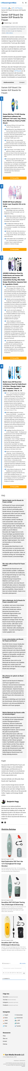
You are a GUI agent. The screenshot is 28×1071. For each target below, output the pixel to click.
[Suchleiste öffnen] (22, 3)
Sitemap (5, 1044)
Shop (4, 1035)
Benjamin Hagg (13, 802)
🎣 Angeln (5, 1015)
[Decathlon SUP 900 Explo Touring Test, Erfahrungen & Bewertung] (14, 897)
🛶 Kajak (5, 1023)
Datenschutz (22, 1060)
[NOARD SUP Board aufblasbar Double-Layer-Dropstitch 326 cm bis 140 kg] (15, 193)
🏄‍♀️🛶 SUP (11, 8)
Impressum (16, 1060)
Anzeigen (22, 82)
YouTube (5, 999)
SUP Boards (18, 8)
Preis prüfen (15, 178)
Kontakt (5, 1041)
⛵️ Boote (5, 1017)
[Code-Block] (15, 973)
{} (19, 972)
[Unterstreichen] (7, 973)
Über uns (5, 1038)
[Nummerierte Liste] (10, 973)
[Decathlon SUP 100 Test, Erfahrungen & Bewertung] (14, 938)
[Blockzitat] (14, 973)
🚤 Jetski (5, 1020)
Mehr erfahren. (9, 33)
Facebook (5, 1005)
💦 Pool (5, 1026)
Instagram (5, 1002)
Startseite (4, 8)
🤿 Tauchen (18, 1026)
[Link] (17, 973)
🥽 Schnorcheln (19, 1015)
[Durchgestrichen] (9, 973)
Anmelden (23, 963)
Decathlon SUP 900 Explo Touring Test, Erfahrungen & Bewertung (13, 903)
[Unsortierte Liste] (12, 973)
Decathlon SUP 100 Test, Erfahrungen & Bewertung (10, 944)
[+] (21, 972)
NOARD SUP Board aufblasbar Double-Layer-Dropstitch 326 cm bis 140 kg (14, 204)
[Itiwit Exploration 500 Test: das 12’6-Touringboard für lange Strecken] (14, 856)
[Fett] (3, 973)
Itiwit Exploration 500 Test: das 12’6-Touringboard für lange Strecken (12, 863)
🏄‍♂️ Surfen (17, 1023)
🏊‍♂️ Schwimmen (19, 1017)
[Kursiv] (5, 973)
